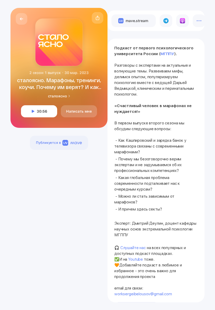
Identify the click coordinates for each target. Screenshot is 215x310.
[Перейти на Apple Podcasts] (182, 20)
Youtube (135, 259)
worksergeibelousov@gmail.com (143, 294)
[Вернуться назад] (21, 19)
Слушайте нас (133, 247)
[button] (97, 18)
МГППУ (167, 53)
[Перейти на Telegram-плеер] (166, 20)
